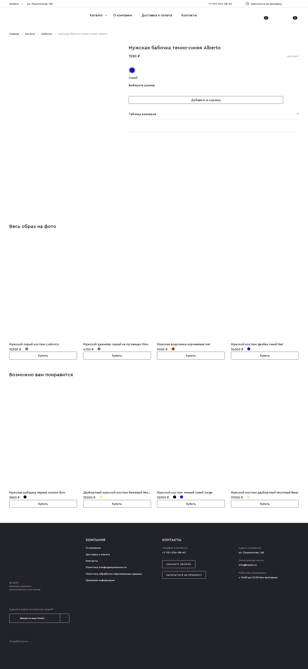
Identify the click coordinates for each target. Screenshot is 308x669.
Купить (43, 355)
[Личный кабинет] (252, 15)
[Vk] (297, 4)
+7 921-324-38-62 (220, 3)
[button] (292, 100)
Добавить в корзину (206, 100)
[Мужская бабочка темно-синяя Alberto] (64, 210)
